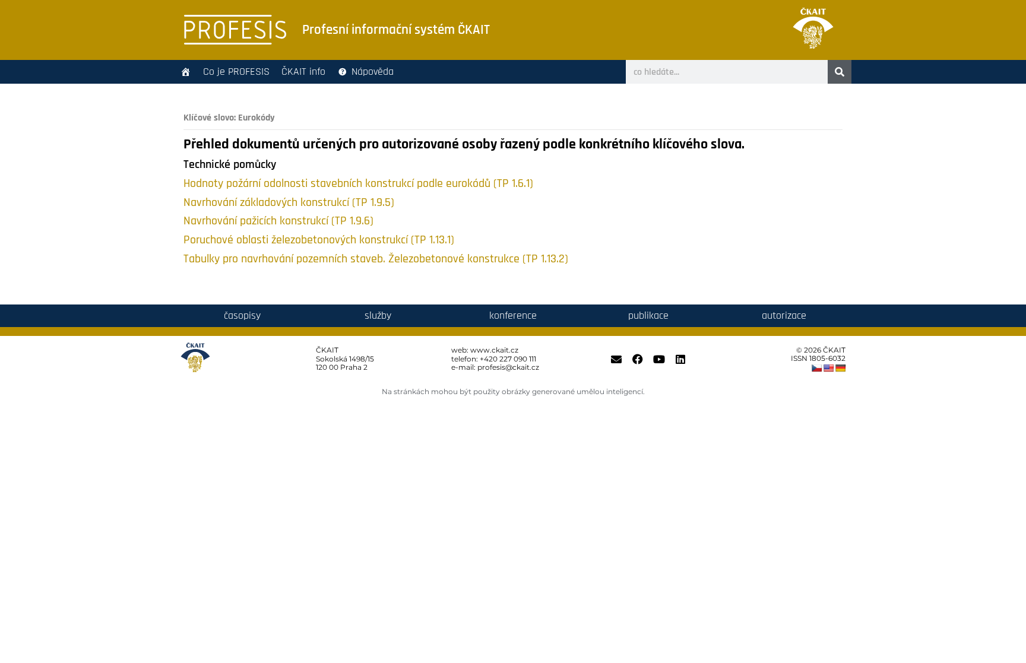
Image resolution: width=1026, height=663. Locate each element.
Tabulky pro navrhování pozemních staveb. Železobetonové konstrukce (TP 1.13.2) (375, 259)
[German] (840, 368)
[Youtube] (659, 359)
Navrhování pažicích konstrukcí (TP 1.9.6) (278, 221)
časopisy (242, 315)
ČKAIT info (303, 71)
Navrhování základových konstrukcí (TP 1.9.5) (288, 202)
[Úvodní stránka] (186, 72)
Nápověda (373, 71)
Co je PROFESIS (236, 71)
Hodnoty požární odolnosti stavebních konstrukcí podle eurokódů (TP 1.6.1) (358, 183)
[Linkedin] (680, 359)
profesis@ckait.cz (508, 367)
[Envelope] (616, 359)
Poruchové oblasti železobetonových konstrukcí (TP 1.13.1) (318, 240)
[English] (828, 368)
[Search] (839, 72)
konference (513, 315)
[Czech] (816, 368)
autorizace (784, 315)
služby (378, 315)
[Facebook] (637, 359)
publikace (648, 315)
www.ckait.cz (494, 349)
